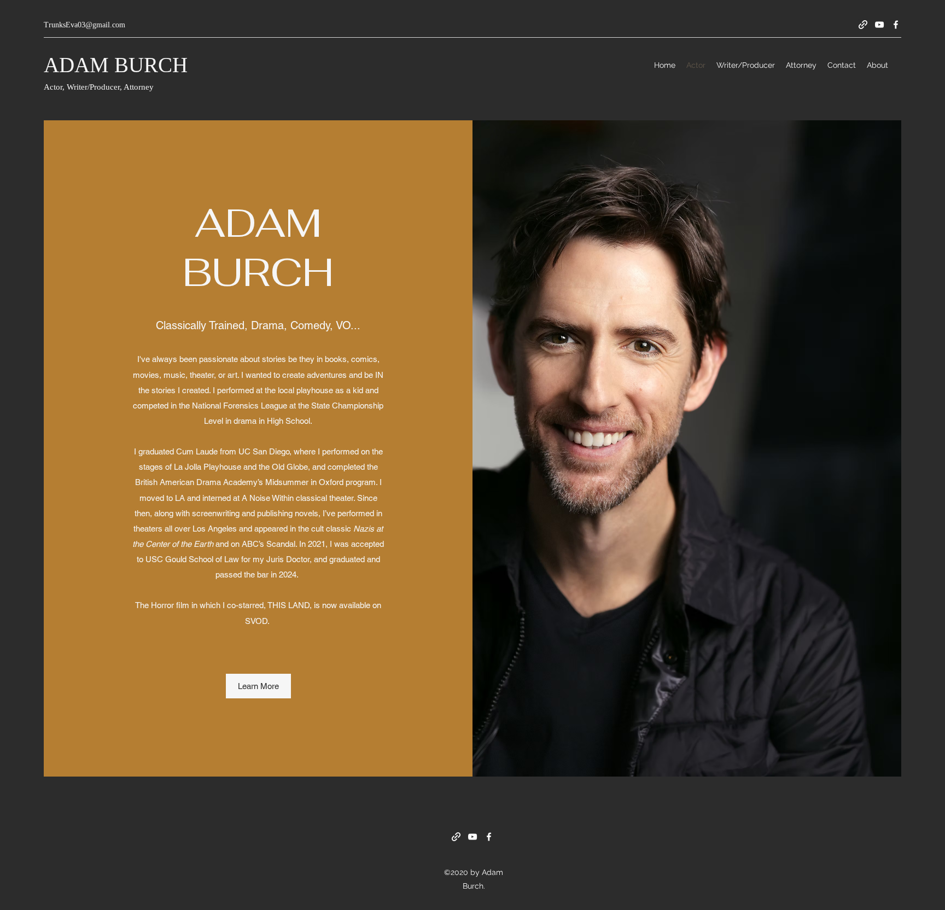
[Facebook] (895, 24)
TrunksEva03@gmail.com (84, 25)
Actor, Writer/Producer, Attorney (100, 87)
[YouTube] (879, 24)
